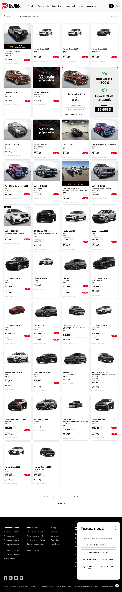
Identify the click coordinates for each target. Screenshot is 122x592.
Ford (76, 558)
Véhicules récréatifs (11, 554)
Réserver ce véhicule (75, 110)
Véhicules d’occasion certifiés (11, 545)
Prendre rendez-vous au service (36, 545)
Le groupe (55, 532)
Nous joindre (55, 544)
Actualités (55, 540)
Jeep (76, 550)
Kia (76, 538)
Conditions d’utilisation (47, 586)
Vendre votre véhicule (35, 536)
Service (81, 6)
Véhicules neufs (9, 536)
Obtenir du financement (36, 540)
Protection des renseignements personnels (86, 586)
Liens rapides (32, 528)
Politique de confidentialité (64, 586)
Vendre (41, 6)
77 (72, 497)
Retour (59, 503)
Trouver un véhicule (11, 528)
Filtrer (8, 16)
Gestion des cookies (107, 586)
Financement (69, 6)
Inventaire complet (11, 532)
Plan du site (34, 586)
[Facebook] (5, 578)
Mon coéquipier (33, 550)
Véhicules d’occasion (11, 540)
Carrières (54, 536)
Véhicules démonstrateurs (13, 550)
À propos (91, 6)
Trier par (25, 16)
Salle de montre (54, 6)
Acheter (31, 6)
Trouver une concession (36, 532)
